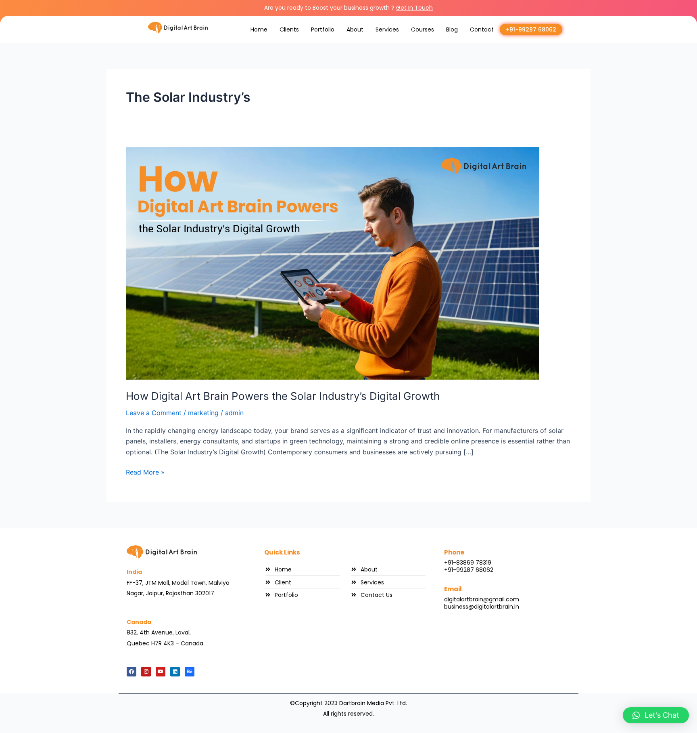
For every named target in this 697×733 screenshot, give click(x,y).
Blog (452, 29)
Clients (289, 29)
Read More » (145, 471)
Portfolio (322, 29)
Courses (422, 29)
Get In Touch (414, 8)
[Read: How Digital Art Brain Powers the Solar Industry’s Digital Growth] (332, 262)
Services (387, 29)
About (354, 29)
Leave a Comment (154, 413)
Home (258, 29)
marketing (203, 413)
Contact (482, 29)
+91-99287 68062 (531, 29)
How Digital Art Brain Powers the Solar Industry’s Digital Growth (283, 396)
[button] (656, 715)
